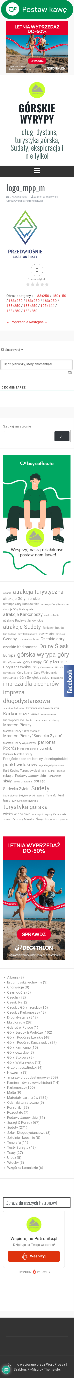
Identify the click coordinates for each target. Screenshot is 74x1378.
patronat (47, 742)
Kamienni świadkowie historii (29, 1082)
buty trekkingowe (27, 633)
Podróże (10, 748)
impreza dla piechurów (31, 684)
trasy (6, 800)
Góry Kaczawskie (17, 667)
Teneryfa (51, 795)
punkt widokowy (20, 764)
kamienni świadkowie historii (42, 708)
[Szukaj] (61, 436)
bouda (59, 628)
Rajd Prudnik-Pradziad (53, 771)
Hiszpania (57, 677)
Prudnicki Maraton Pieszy (17, 754)
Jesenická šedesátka (13, 708)
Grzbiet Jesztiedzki (22, 1067)
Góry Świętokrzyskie (34, 678)
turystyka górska (25, 806)
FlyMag (33, 1369)
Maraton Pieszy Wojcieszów (19, 743)
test (61, 795)
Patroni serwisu (34, 200)
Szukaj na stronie (17, 426)
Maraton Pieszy (17, 725)
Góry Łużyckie (10, 678)
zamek (6, 819)
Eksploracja (16, 1022)
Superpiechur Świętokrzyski (19, 795)
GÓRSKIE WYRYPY (37, 113)
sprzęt (39, 781)
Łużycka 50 (62, 819)
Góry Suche (24, 672)
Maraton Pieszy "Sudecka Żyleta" (32, 736)
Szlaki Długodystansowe (26, 1133)
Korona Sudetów (48, 714)
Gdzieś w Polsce (20, 1027)
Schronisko (54, 775)
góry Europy (32, 662)
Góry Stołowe (9, 673)
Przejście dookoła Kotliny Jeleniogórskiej (35, 759)
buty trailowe (9, 634)
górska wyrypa (36, 654)
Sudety (40, 788)
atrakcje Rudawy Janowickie (23, 620)
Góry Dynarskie (12, 662)
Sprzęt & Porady (19, 1122)
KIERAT (35, 714)
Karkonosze (16, 714)
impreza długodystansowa (26, 696)
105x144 (47, 306)
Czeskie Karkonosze (22, 1012)
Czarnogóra (16, 992)
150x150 (59, 296)
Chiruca (60, 633)
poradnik (46, 748)
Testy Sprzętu (17, 1147)
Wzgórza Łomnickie (22, 1168)
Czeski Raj (15, 1002)
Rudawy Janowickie (30, 776)
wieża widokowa (16, 814)
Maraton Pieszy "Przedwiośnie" (21, 731)
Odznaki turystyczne (23, 1102)
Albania (7, 593)
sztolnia (40, 795)
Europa (9, 655)
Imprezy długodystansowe (28, 1077)
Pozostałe (15, 1112)
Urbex (11, 1157)
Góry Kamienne (43, 667)
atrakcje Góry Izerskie (21, 598)
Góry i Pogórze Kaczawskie (28, 1042)
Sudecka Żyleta (16, 789)
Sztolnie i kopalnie (21, 1137)
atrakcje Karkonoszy (23, 614)
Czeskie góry (52, 638)
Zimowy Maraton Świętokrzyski (33, 819)
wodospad (37, 814)
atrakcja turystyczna (38, 591)
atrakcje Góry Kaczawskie (21, 604)
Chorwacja (15, 987)
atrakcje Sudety (22, 627)
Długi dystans (17, 1017)
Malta (29, 720)
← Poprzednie (17, 322)
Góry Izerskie (55, 662)
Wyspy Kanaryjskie (55, 814)
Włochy (13, 1162)
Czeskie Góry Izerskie (23, 1007)
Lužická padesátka (13, 720)
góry (63, 654)
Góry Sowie (62, 667)
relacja (8, 776)
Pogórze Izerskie (29, 749)
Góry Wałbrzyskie (45, 673)
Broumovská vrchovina (24, 982)
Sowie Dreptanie (23, 781)
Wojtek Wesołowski (46, 196)
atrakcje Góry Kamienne (55, 604)
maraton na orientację (46, 720)
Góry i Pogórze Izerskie (25, 1037)
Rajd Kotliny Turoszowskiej (21, 771)
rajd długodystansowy (51, 765)
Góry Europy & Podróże (25, 1032)
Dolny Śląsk (54, 646)
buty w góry (46, 634)
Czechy (10, 638)
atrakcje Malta (51, 615)
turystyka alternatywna (25, 800)
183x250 (42, 296)
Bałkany (48, 628)
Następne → (38, 322)
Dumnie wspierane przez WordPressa (36, 1364)
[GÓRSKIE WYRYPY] (37, 91)
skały (7, 781)
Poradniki (14, 1107)
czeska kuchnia (29, 639)
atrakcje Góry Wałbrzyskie (18, 609)
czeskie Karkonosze (20, 647)
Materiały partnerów (22, 1097)
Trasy (11, 1153)
